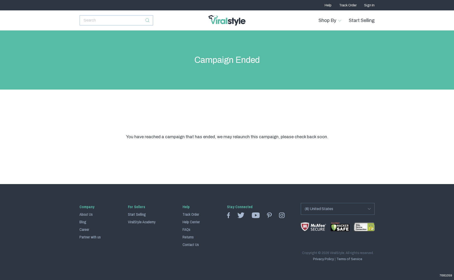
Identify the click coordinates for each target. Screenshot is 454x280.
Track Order (348, 5)
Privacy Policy (323, 259)
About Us (86, 214)
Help (328, 5)
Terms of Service (349, 259)
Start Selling (362, 20)
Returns (188, 237)
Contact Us (191, 244)
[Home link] (226, 20)
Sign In (369, 5)
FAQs (186, 229)
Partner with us (90, 237)
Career (84, 229)
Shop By (327, 20)
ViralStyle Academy (142, 221)
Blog (82, 221)
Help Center (191, 221)
